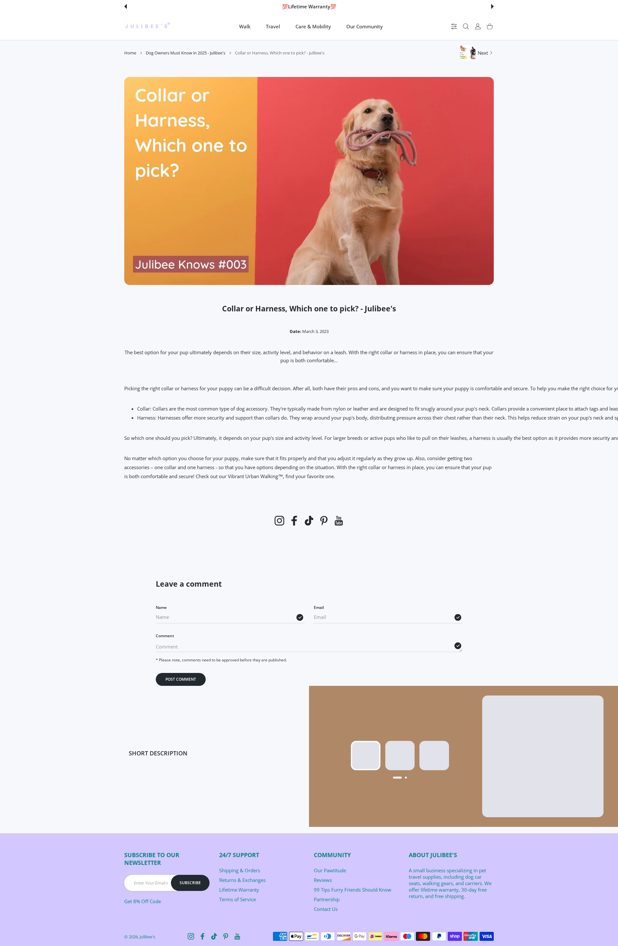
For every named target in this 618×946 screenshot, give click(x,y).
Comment (165, 636)
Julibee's (147, 937)
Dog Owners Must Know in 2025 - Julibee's (185, 53)
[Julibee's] (147, 26)
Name (161, 607)
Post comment (180, 679)
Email (319, 607)
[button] (125, 6)
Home (130, 53)
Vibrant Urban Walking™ (255, 476)
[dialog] (466, 27)
